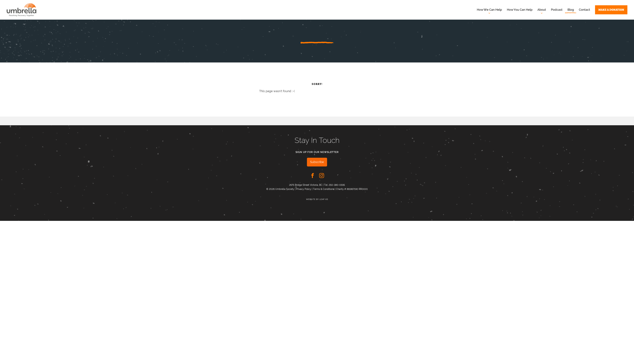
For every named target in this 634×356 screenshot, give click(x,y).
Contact (584, 9)
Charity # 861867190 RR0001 (352, 189)
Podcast (557, 9)
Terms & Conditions (323, 189)
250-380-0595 (337, 185)
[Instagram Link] (321, 175)
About (541, 9)
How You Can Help (519, 9)
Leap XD (323, 199)
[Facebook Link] (312, 175)
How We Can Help (489, 9)
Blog (570, 9)
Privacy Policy (303, 189)
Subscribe (317, 162)
